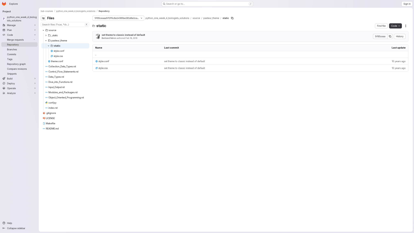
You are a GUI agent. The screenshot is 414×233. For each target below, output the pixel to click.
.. (95, 54)
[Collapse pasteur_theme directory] (46, 41)
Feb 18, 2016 (131, 38)
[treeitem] (65, 30)
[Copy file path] (232, 18)
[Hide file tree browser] (43, 18)
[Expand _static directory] (46, 35)
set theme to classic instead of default (123, 34)
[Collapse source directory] (43, 30)
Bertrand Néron (109, 38)
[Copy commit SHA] (390, 36)
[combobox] (65, 24)
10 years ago (399, 61)
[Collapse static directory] (48, 46)
